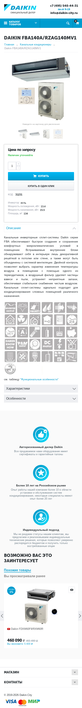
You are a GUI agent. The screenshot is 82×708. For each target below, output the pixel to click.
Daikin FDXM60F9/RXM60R (27, 628)
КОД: (10, 194)
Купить (43, 176)
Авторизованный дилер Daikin (41, 447)
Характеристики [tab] (18, 388)
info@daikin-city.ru (64, 13)
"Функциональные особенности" (39, 379)
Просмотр (71, 590)
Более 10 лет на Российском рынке (41, 485)
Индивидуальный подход (41, 529)
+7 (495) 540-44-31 (64, 6)
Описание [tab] (13, 228)
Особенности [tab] (16, 398)
